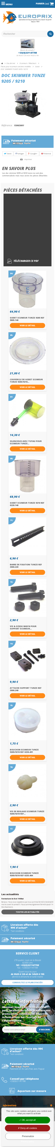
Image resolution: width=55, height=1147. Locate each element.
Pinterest (47, 153)
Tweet (8, 153)
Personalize (28, 1136)
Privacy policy (27, 1141)
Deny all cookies (28, 1128)
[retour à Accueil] (3, 63)
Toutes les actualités (27, 912)
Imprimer (28, 159)
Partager (20, 153)
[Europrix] (27, 17)
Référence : (7, 125)
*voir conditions (17, 931)
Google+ (33, 153)
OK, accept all (28, 1120)
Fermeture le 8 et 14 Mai (12, 899)
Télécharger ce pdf (26, 261)
